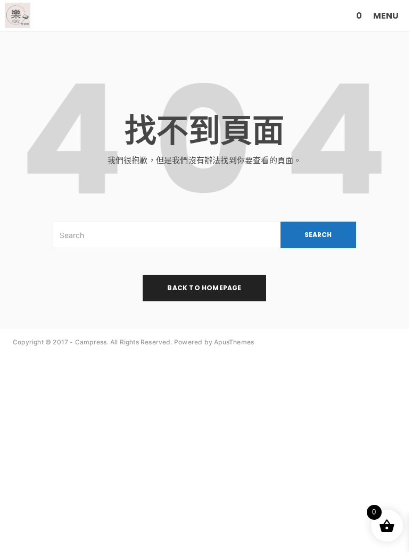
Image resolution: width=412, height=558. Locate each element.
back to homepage (204, 287)
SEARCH (318, 234)
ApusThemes (234, 342)
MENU (386, 16)
